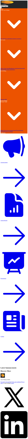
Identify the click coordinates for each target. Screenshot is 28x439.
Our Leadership (8, 38)
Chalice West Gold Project (9, 69)
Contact (12, 383)
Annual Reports (16, 130)
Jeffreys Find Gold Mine (6, 68)
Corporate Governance (16, 38)
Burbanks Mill (4, 99)
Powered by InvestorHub (6, 382)
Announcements (9, 130)
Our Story (3, 38)
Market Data (3, 130)
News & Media (9, 131)
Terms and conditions (16, 382)
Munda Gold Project (15, 68)
